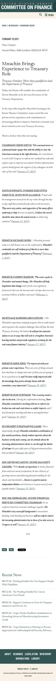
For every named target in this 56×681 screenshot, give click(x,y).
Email (11, 550)
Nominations (22, 658)
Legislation (31, 654)
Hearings (18, 654)
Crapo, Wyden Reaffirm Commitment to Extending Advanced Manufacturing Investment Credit (27, 616)
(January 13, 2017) (20, 221)
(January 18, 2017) (25, 453)
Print (4, 550)
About (7, 654)
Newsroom (45, 654)
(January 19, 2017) (37, 386)
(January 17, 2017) (36, 345)
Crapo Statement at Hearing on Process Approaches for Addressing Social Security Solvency (27, 629)
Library (35, 658)
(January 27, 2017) (26, 172)
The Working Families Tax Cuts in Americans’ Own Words (23, 594)
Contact (34, 669)
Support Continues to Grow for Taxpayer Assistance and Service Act (27, 604)
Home (4, 25)
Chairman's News (27, 25)
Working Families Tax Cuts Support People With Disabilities (28, 583)
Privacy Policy (23, 669)
